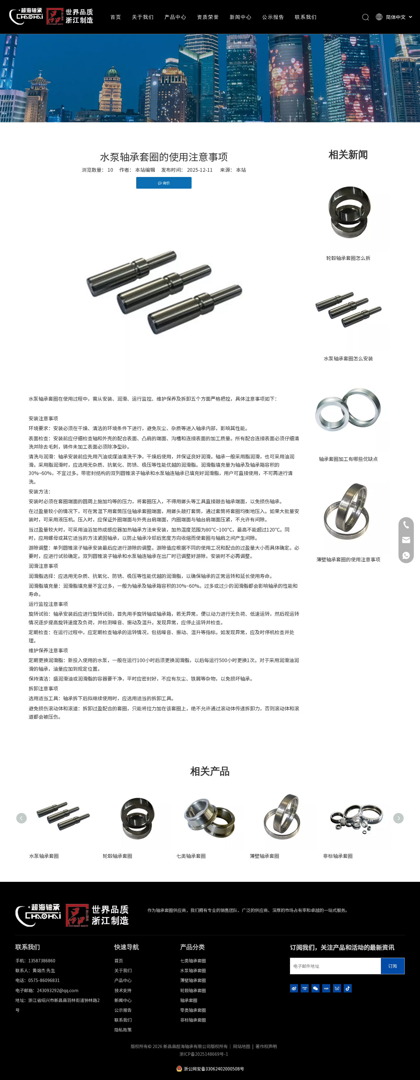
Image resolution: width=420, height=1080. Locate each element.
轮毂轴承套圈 (117, 855)
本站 (241, 169)
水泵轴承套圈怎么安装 (348, 358)
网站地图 (241, 1046)
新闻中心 (241, 17)
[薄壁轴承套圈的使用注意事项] (348, 511)
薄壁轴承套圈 (264, 855)
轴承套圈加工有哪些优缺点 (348, 458)
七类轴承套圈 (191, 855)
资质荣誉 (208, 17)
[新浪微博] (294, 988)
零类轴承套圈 (193, 1010)
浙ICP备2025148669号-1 (204, 1054)
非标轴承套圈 (338, 855)
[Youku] (305, 988)
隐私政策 (123, 1030)
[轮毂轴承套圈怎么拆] (348, 209)
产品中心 (175, 17)
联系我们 (306, 17)
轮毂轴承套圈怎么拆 (348, 257)
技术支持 (123, 990)
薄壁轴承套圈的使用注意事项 (348, 559)
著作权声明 (266, 1046)
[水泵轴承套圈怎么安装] (348, 310)
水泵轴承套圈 (44, 855)
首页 (115, 17)
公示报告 (273, 17)
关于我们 (143, 17)
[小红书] (326, 988)
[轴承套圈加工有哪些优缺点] (348, 410)
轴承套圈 (188, 1000)
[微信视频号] (337, 988)
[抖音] (348, 988)
